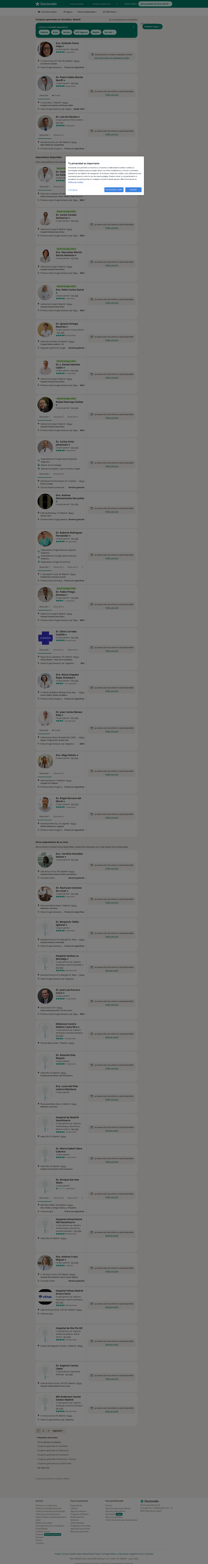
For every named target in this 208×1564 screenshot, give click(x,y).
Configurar (73, 190)
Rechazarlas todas (114, 190)
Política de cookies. (76, 182)
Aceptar (133, 190)
